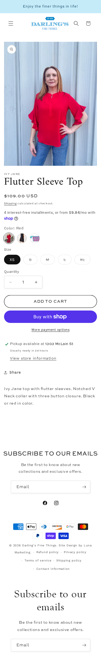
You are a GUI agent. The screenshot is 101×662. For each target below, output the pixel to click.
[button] (11, 23)
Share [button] (15, 372)
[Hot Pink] (35, 238)
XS (12, 259)
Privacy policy (75, 552)
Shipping (10, 203)
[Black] (22, 238)
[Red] (9, 238)
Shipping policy (69, 560)
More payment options (50, 330)
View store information (33, 358)
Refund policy (47, 552)
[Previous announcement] (10, 7)
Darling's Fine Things (39, 545)
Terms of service (38, 560)
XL (85, 260)
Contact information (53, 569)
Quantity (11, 272)
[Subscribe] (84, 487)
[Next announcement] (91, 7)
